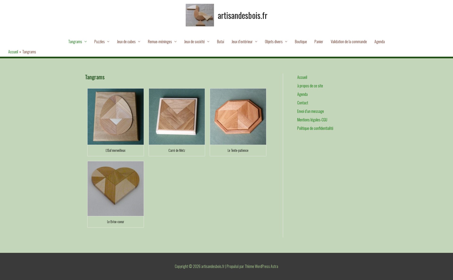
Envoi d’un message (310, 111)
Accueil (302, 77)
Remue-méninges (160, 41)
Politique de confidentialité (315, 128)
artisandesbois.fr (242, 15)
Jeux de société (194, 41)
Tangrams (75, 41)
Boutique (301, 41)
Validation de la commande (349, 41)
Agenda (379, 41)
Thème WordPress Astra (261, 266)
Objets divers (274, 41)
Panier (319, 41)
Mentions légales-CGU (312, 120)
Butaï (220, 41)
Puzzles (99, 41)
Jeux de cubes (126, 41)
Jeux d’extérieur (242, 41)
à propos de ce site (310, 86)
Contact (302, 103)
